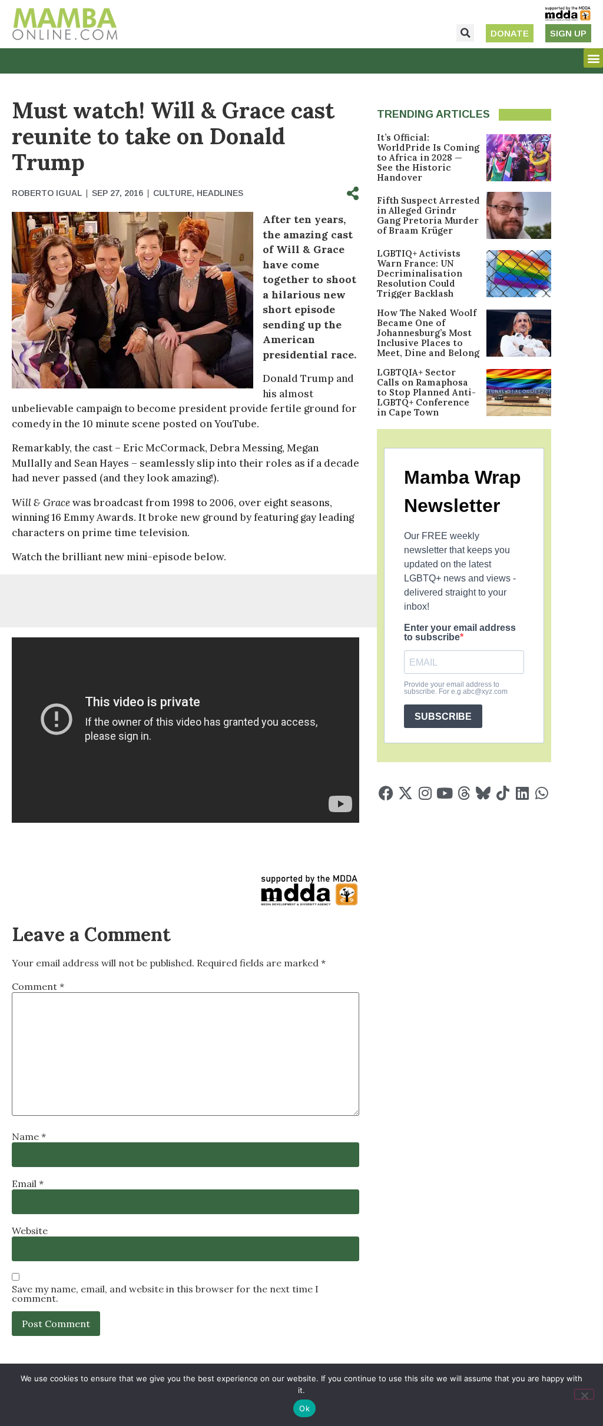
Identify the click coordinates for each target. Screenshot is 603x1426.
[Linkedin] (522, 793)
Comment (38, 986)
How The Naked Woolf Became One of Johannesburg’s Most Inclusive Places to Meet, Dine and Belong (428, 333)
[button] (465, 33)
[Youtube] (444, 793)
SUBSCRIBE (443, 717)
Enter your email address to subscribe (460, 632)
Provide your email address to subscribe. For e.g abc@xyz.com (456, 688)
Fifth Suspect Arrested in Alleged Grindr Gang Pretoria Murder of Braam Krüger (428, 215)
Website (30, 1230)
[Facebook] (386, 793)
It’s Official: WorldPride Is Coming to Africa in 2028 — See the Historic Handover (428, 157)
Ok (304, 1408)
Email (28, 1183)
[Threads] (463, 793)
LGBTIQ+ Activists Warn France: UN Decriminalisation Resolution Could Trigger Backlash (419, 273)
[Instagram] (425, 793)
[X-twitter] (405, 793)
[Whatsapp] (541, 793)
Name (29, 1136)
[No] (584, 1394)
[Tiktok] (502, 793)
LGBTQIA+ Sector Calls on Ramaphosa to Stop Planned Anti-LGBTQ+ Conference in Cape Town (426, 392)
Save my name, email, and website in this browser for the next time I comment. (165, 1293)
